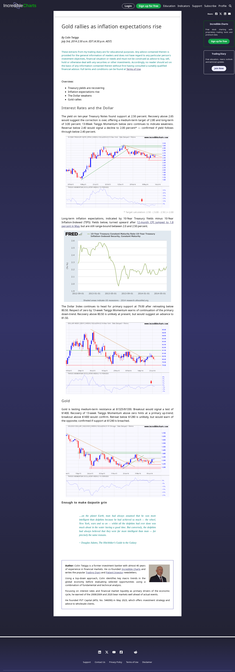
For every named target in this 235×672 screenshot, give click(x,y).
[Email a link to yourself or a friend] (229, 13)
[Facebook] (121, 653)
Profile (223, 6)
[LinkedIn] (99, 653)
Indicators (184, 6)
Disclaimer (147, 662)
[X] (106, 653)
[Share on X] (220, 13)
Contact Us (100, 662)
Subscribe (210, 6)
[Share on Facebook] (216, 13)
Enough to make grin (84, 502)
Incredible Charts (131, 569)
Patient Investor (114, 572)
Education (169, 6)
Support (197, 6)
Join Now (219, 68)
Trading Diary (93, 572)
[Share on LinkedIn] (225, 13)
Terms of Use (133, 69)
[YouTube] (114, 653)
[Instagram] (128, 653)
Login (128, 6)
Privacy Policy (115, 662)
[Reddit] (135, 653)
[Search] (230, 6)
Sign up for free (148, 6)
